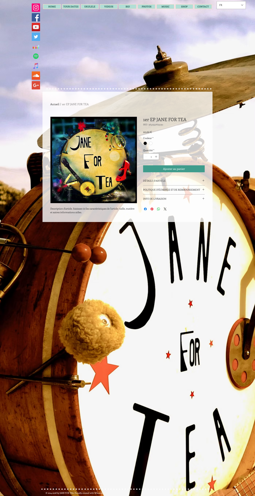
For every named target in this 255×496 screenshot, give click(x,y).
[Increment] (156, 157)
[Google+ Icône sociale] (36, 85)
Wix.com (98, 492)
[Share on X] (165, 209)
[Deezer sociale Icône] (36, 46)
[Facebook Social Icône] (36, 17)
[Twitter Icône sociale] (36, 37)
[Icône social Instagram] (36, 7)
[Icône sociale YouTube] (36, 27)
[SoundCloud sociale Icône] (36, 75)
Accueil (54, 104)
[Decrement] (146, 157)
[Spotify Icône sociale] (36, 56)
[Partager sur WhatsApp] (158, 209)
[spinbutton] (151, 157)
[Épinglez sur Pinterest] (152, 209)
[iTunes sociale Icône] (36, 66)
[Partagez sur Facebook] (145, 209)
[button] (71, 6)
